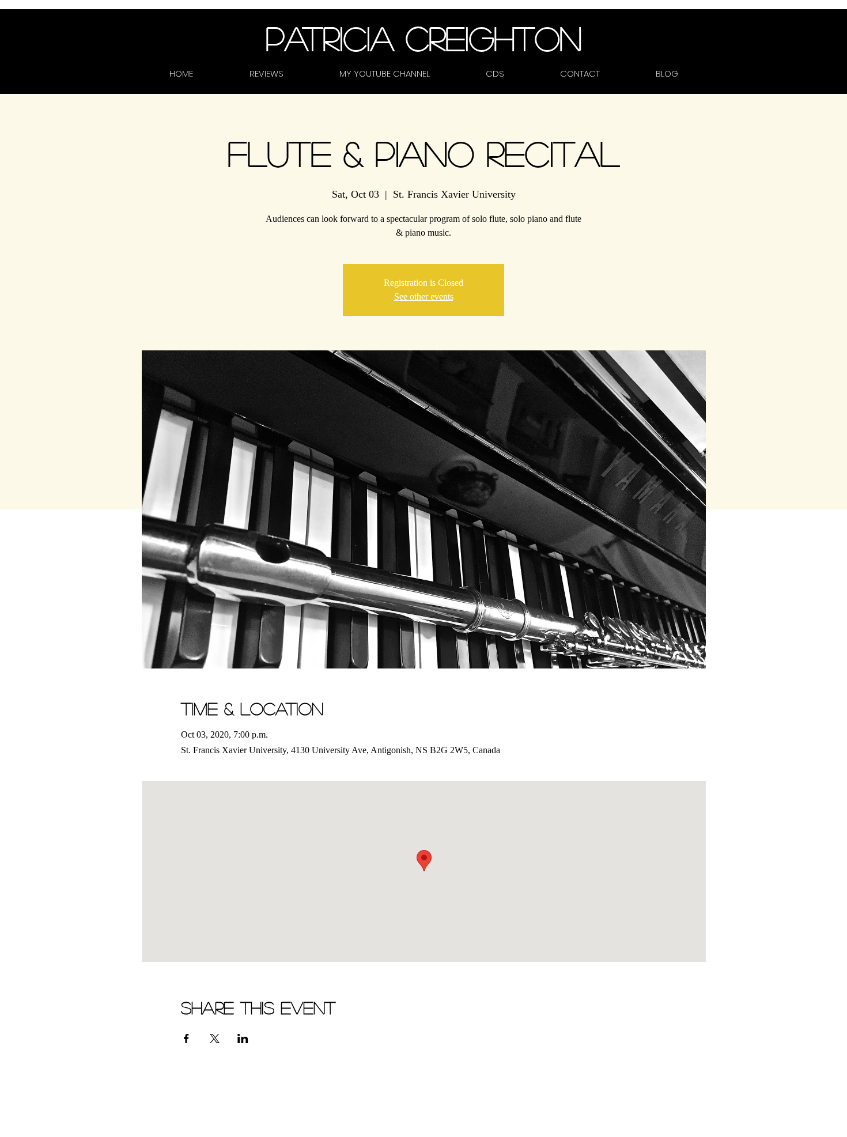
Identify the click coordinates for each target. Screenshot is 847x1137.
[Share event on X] (214, 1038)
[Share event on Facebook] (186, 1038)
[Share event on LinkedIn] (242, 1038)
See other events (423, 296)
